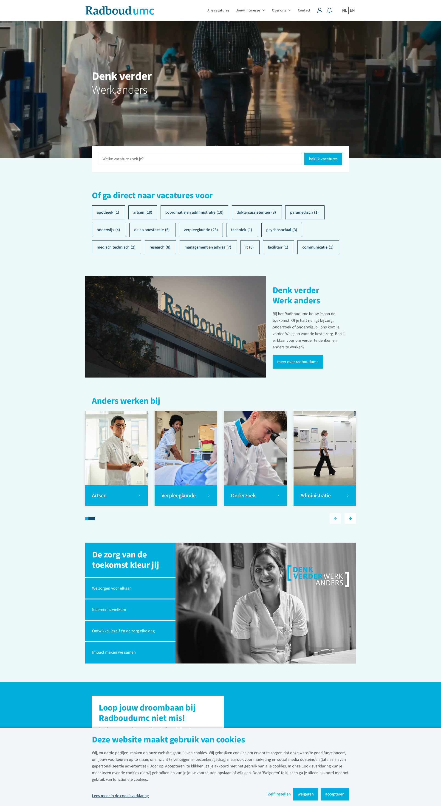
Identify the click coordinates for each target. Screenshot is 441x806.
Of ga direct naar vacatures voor (152, 195)
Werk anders (119, 90)
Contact (304, 10)
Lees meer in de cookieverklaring (120, 796)
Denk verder (122, 76)
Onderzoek (244, 495)
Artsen (99, 495)
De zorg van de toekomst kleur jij (125, 560)
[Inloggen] (322, 10)
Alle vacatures (218, 10)
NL (344, 10)
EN (352, 10)
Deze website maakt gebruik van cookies (168, 740)
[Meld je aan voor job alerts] (329, 10)
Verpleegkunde (178, 495)
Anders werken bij (126, 401)
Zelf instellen (279, 794)
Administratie (315, 495)
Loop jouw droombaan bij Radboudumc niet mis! (147, 713)
